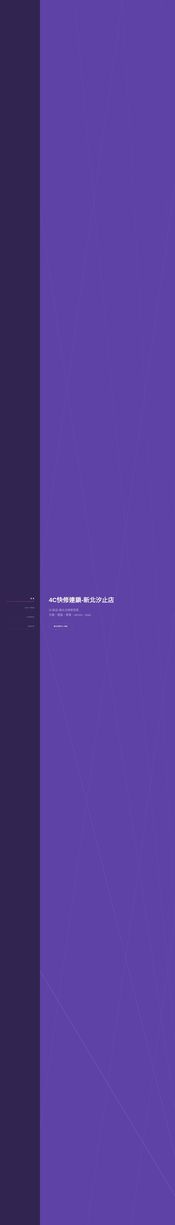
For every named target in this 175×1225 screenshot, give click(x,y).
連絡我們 (31, 626)
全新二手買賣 (29, 608)
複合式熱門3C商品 (61, 626)
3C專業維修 (30, 617)
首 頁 (32, 598)
